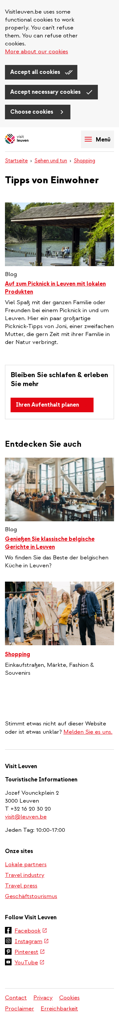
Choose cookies (32, 112)
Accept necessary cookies (46, 92)
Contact (16, 997)
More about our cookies (36, 51)
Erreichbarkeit (59, 1008)
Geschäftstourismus (31, 896)
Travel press (21, 885)
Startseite (16, 160)
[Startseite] (28, 139)
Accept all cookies (35, 72)
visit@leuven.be (26, 817)
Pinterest (30, 952)
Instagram (32, 942)
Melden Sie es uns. (87, 732)
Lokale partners (26, 864)
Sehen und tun (50, 160)
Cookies (69, 997)
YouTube (30, 963)
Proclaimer (19, 1008)
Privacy (43, 997)
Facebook (31, 931)
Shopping (84, 160)
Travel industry (24, 875)
